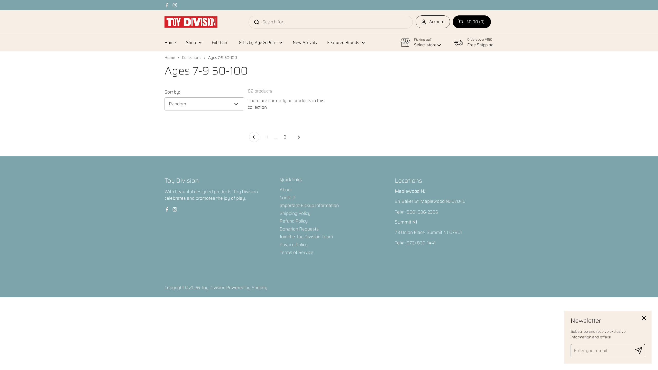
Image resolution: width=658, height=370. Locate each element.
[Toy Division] (190, 22)
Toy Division (213, 287)
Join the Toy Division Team (306, 236)
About (286, 189)
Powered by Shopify (246, 287)
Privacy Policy (294, 244)
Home (169, 57)
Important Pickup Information (309, 205)
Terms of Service (296, 252)
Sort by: (172, 92)
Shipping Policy (295, 213)
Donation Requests (299, 229)
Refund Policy (294, 221)
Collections (191, 57)
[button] (472, 21)
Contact (287, 197)
